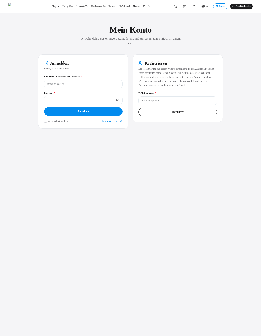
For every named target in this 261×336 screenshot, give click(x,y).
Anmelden (83, 111)
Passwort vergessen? (112, 121)
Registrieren (177, 112)
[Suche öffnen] (175, 6)
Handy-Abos (68, 6)
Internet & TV (82, 6)
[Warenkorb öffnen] (184, 6)
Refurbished (124, 6)
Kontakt (146, 6)
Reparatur (112, 6)
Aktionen (136, 6)
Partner (222, 6)
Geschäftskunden (243, 6)
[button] (205, 6)
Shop (54, 6)
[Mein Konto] (194, 6)
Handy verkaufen (98, 6)
